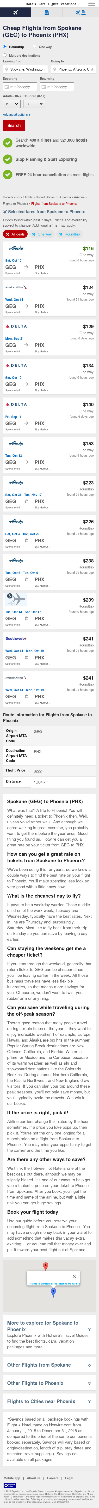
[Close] (74, 1276)
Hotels (31, 4)
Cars (41, 4)
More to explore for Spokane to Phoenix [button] (42, 1325)
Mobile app (12, 1478)
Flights (53, 4)
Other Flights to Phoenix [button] (35, 1383)
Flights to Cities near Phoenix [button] (41, 1401)
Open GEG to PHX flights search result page (49, 259)
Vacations (68, 4)
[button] (53, 1293)
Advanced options (15, 114)
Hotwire (13, 3)
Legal (69, 1478)
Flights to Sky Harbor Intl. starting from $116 (55, 1283)
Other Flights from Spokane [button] (39, 1364)
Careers (52, 1478)
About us (33, 1478)
